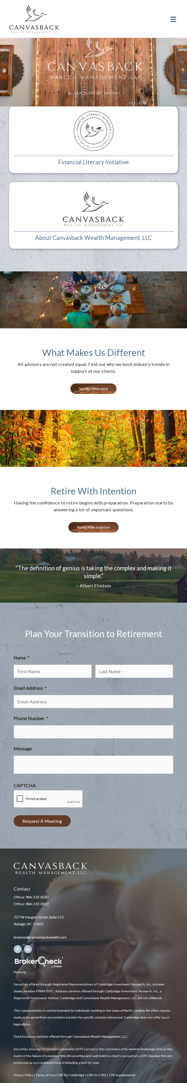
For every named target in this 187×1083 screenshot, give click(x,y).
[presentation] (48, 799)
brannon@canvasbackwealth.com (40, 937)
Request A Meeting (42, 821)
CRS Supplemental (122, 1075)
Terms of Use (45, 1075)
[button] (93, 388)
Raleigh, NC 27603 (28, 924)
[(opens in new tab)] (39, 961)
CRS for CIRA (96, 1075)
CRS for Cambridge (70, 1075)
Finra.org (20, 972)
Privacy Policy (23, 1075)
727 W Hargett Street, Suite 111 (39, 917)
